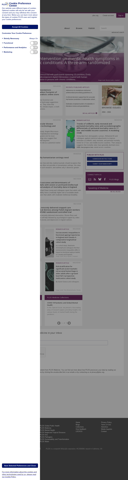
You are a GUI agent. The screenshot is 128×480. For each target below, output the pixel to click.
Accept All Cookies (20, 27)
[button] (10, 38)
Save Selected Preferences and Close (20, 466)
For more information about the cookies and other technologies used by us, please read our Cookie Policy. (19, 474)
